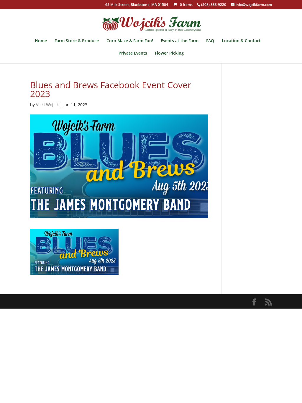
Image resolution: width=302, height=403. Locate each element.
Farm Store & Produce (77, 41)
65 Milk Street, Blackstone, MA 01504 (136, 5)
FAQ (210, 41)
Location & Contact (241, 41)
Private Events (133, 53)
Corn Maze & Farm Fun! (129, 41)
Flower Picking (169, 53)
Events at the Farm (179, 41)
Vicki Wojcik (47, 104)
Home (41, 41)
